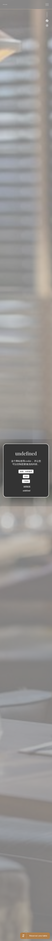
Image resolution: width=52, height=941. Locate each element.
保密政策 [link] (26, 486)
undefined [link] (26, 490)
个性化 (26, 481)
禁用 (26, 476)
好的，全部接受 (26, 471)
